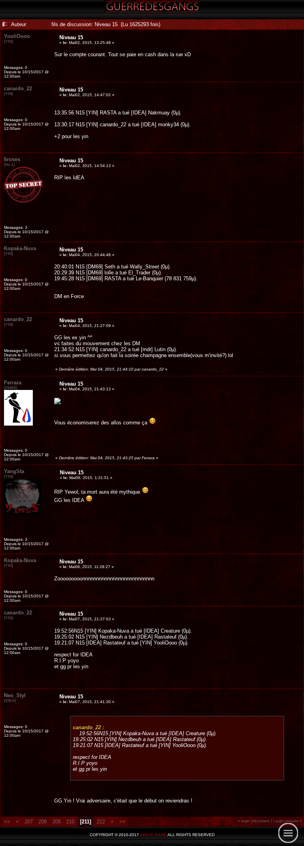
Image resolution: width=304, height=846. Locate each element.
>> (122, 822)
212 (101, 822)
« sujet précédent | (255, 821)
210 (69, 822)
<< (8, 822)
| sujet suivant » (287, 821)
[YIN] (8, 41)
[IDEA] (10, 700)
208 (42, 822)
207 (29, 822)
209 (56, 822)
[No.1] (9, 164)
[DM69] (10, 388)
